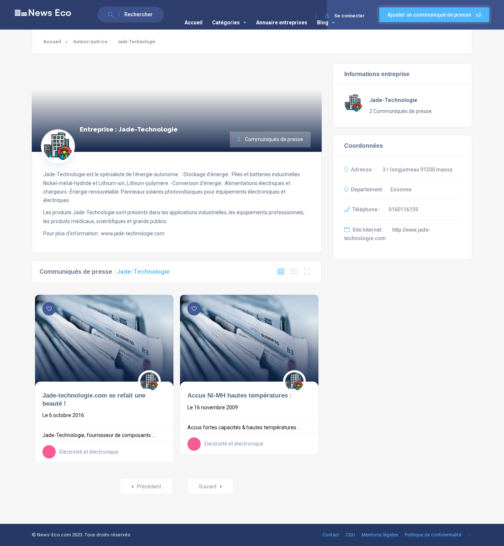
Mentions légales (380, 535)
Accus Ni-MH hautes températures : (239, 395)
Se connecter (349, 15)
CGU (350, 535)
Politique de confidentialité (433, 535)
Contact (330, 535)
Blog (322, 22)
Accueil (193, 22)
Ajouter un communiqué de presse (429, 15)
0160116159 (403, 209)
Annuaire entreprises (281, 22)
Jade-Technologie (393, 100)
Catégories (226, 22)
